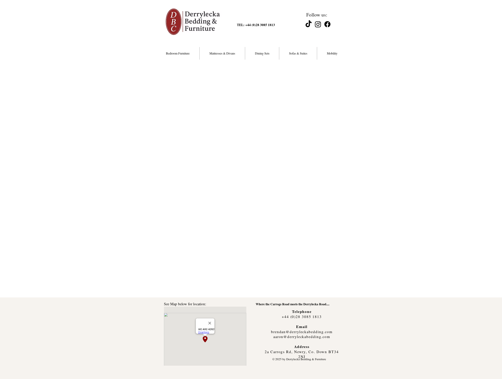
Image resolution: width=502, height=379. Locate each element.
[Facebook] (327, 24)
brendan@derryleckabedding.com (302, 331)
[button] (177, 53)
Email (302, 326)
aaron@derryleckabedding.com (301, 336)
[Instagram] (318, 24)
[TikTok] (309, 24)
